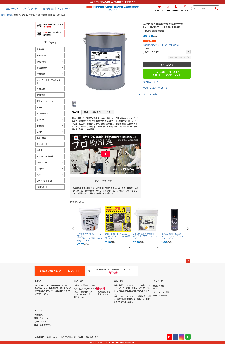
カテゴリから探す (30, 8)
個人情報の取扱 (92, 337)
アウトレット (64, 8)
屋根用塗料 (41, 74)
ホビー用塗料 (42, 113)
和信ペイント (42, 162)
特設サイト (97, 112)
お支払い (38, 281)
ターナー (40, 168)
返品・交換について (42, 325)
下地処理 (40, 126)
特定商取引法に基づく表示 (72, 337)
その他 (39, 132)
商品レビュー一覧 (160, 295)
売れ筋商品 (48, 8)
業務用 (9, 15)
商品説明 (75, 112)
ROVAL (40, 175)
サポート (38, 310)
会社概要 (40, 337)
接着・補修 (41, 138)
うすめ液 (40, 119)
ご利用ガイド (130, 2)
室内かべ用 (41, 55)
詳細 (86, 112)
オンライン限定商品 (45, 156)
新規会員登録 (158, 285)
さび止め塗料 (42, 68)
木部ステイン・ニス (45, 101)
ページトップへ (188, 261)
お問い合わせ (52, 337)
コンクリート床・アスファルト (48, 81)
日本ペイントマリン (45, 181)
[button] (73, 228)
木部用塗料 (41, 95)
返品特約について (150, 82)
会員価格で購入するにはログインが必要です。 (162, 44)
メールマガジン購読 (161, 292)
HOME (3, 15)
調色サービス (12, 8)
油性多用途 (41, 61)
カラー (109, 112)
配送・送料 (79, 281)
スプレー (40, 107)
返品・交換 (118, 281)
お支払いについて (41, 321)
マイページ (158, 281)
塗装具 (39, 150)
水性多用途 (41, 49)
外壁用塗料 (41, 89)
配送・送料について (42, 318)
